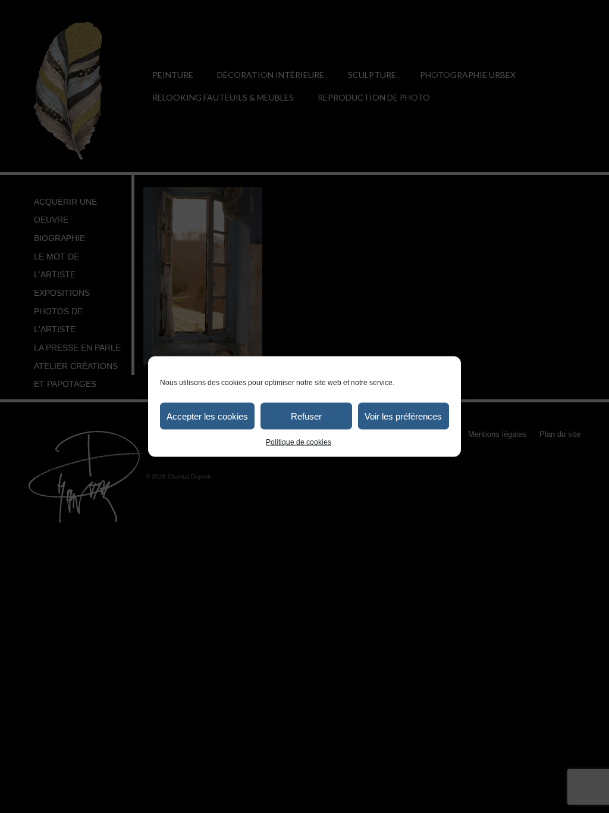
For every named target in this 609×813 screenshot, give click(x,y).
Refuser (306, 416)
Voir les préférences (403, 416)
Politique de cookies (298, 442)
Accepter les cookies (207, 416)
